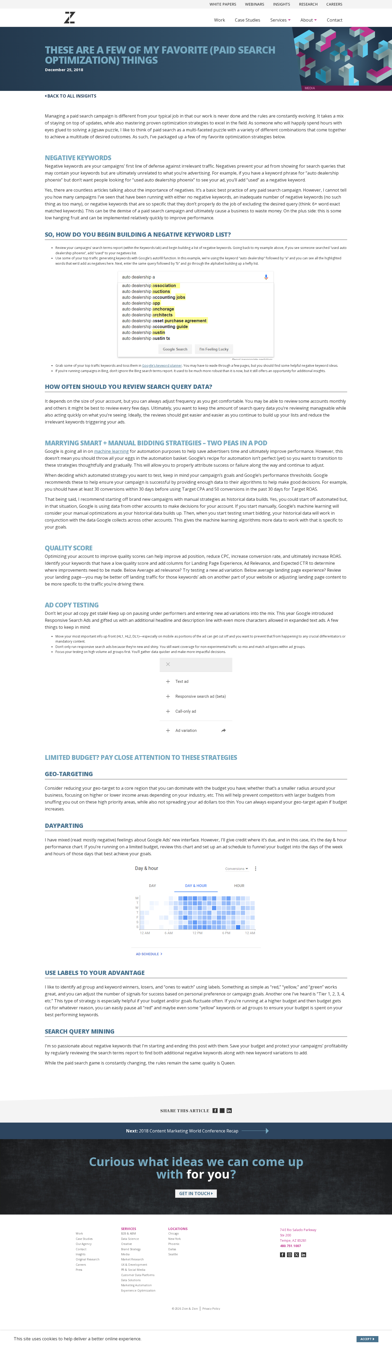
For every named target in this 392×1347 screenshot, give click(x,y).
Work (219, 20)
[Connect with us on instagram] (289, 1254)
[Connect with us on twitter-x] (296, 1254)
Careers (334, 4)
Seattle (173, 1254)
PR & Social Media (133, 1270)
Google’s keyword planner (162, 365)
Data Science (130, 1239)
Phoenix (173, 1244)
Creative (126, 1244)
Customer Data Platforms (138, 1275)
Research (308, 4)
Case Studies (247, 20)
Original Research (87, 1259)
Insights (281, 4)
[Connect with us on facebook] (282, 1254)
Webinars (254, 4)
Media (125, 1254)
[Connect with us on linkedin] (303, 1254)
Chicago (173, 1233)
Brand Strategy (131, 1249)
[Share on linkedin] (229, 1110)
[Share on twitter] (222, 1110)
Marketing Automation (136, 1285)
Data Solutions (131, 1280)
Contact (334, 20)
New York (174, 1239)
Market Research (132, 1259)
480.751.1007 (290, 1246)
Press (79, 1270)
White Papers (223, 4)
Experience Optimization (138, 1290)
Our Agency (83, 1244)
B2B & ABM (128, 1233)
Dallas (172, 1249)
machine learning (111, 451)
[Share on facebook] (215, 1110)
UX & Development (134, 1265)
